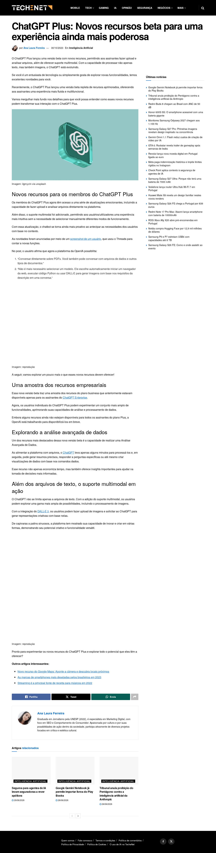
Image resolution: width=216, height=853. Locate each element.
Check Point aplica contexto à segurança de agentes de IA (171, 171)
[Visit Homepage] (32, 7)
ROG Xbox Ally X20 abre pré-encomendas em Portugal (173, 221)
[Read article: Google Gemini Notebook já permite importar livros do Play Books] (75, 770)
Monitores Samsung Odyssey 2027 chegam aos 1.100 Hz (174, 122)
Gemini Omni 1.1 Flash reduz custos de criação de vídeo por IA (175, 138)
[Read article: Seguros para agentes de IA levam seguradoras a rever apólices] (31, 770)
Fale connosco (85, 840)
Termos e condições (105, 840)
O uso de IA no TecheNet (122, 844)
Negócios (164, 7)
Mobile (75, 7)
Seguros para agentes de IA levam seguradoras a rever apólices (29, 791)
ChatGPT (68, 452)
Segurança (144, 7)
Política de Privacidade (72, 844)
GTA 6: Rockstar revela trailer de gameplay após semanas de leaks (174, 147)
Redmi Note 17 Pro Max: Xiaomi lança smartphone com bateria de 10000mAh (175, 213)
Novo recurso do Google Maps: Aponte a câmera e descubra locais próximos (63, 671)
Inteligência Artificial (81, 47)
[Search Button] (202, 8)
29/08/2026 (19, 800)
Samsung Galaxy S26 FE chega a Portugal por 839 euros (175, 205)
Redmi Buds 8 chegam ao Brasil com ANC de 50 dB (174, 105)
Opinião (127, 7)
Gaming (104, 7)
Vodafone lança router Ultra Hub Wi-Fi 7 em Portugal (171, 188)
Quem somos (67, 840)
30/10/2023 (57, 47)
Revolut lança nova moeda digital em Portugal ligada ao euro (172, 155)
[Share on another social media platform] (134, 697)
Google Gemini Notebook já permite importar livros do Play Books (74, 791)
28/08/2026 (62, 800)
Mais (180, 7)
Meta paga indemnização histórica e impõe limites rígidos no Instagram (175, 163)
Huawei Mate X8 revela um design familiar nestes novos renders (174, 196)
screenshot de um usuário (85, 239)
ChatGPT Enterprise (75, 397)
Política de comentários (130, 840)
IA (115, 7)
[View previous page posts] (72, 815)
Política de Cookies (96, 844)
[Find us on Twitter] (171, 841)
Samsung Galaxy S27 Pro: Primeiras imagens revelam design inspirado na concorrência (172, 130)
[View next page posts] (78, 815)
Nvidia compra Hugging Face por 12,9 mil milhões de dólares (175, 230)
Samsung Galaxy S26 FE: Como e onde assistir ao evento (175, 246)
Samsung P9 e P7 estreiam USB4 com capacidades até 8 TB (169, 238)
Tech (88, 7)
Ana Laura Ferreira (34, 47)
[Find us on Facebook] (163, 841)
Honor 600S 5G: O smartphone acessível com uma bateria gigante (175, 113)
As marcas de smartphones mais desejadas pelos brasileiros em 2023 (59, 677)
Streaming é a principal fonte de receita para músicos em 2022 (55, 683)
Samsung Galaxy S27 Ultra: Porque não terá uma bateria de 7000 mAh (174, 180)
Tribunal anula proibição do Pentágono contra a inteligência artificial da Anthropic (116, 793)
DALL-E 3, (43, 511)
